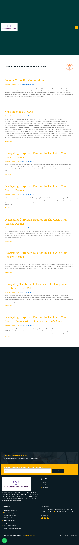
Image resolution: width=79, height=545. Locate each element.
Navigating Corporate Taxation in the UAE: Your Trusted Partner (36, 155)
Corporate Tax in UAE (19, 111)
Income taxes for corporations (24, 80)
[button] (76, 27)
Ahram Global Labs (29, 535)
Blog (18, 84)
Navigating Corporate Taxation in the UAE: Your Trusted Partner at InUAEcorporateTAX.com (36, 319)
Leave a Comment (10, 84)
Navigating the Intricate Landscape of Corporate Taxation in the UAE (36, 286)
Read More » (8, 100)
